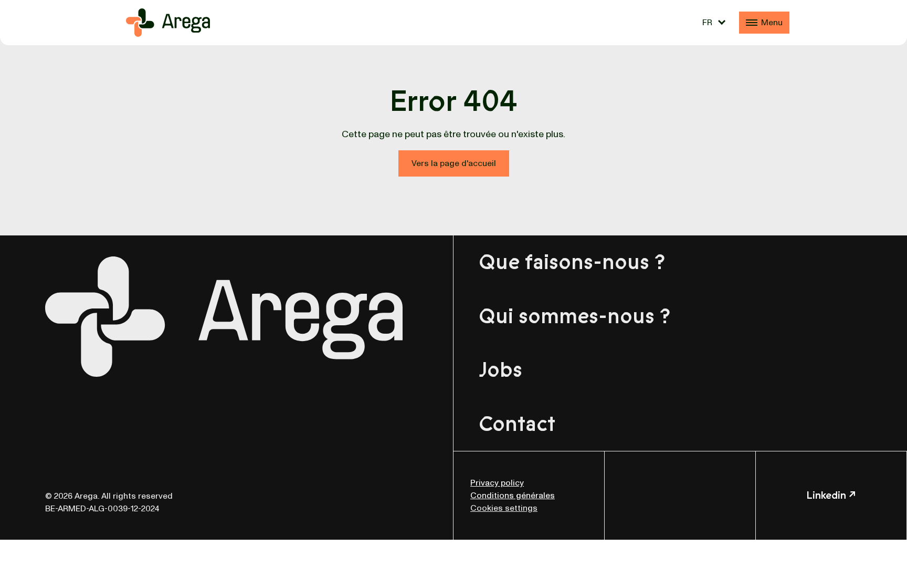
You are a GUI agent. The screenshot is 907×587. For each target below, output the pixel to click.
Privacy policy (497, 483)
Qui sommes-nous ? (574, 316)
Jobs (500, 370)
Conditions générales (512, 495)
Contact (517, 424)
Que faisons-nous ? (572, 262)
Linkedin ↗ (831, 495)
